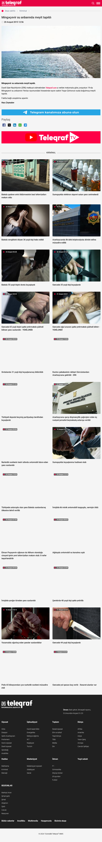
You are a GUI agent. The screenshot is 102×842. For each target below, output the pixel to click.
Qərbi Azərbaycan (8, 736)
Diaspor (4, 732)
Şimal (3, 800)
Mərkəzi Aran (6, 793)
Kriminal (4, 769)
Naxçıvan (5, 813)
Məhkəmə (5, 766)
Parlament (5, 739)
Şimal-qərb (5, 796)
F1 (53, 766)
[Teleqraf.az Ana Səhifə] (12, 3)
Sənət (29, 773)
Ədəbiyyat (31, 769)
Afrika (80, 729)
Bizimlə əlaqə (60, 821)
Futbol (54, 780)
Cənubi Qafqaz (83, 746)
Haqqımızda (46, 821)
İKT (28, 739)
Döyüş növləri (57, 773)
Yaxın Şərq (82, 739)
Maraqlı (4, 773)
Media (54, 743)
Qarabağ (4, 750)
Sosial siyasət (57, 729)
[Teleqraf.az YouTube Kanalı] (51, 137)
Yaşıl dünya (56, 736)
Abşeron (4, 803)
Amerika (81, 732)
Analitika (4, 753)
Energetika (31, 732)
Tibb (54, 739)
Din (53, 746)
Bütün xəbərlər (7, 821)
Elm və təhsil (57, 732)
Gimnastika (56, 769)
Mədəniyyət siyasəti (34, 766)
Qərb (3, 806)
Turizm (29, 746)
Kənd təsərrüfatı (33, 729)
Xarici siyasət (6, 743)
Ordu (3, 729)
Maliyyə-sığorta (33, 736)
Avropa (80, 743)
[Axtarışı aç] (93, 3)
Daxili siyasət (6, 746)
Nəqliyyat (30, 743)
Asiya (80, 736)
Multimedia (33, 821)
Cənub (3, 810)
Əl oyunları (56, 776)
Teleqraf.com (51, 88)
